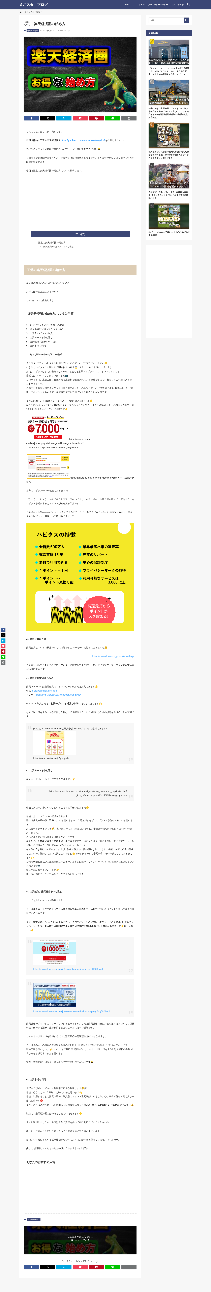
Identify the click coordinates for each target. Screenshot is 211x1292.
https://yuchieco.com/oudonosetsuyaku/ (83, 140)
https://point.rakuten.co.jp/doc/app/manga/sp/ (58, 695)
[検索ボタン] (188, 4)
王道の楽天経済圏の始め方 (52, 242)
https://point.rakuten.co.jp (44, 691)
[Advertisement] (80, 202)
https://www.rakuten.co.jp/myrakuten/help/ (113, 656)
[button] (31, 118)
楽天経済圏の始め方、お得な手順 (58, 246)
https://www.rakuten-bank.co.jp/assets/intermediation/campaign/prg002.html (71, 1011)
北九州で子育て (32, 31)
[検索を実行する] (186, 20)
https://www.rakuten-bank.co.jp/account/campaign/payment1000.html (68, 969)
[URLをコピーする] (129, 118)
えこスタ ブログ (33, 4)
